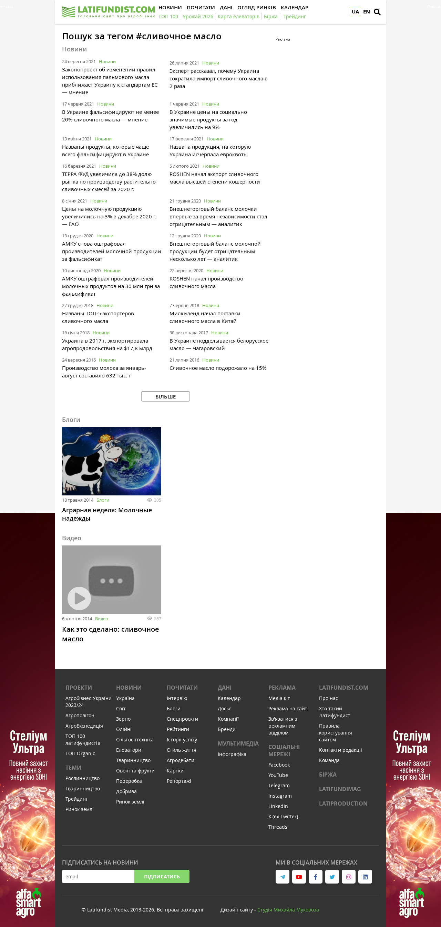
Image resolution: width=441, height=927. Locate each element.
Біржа (328, 774)
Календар (229, 698)
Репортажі (179, 781)
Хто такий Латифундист (334, 712)
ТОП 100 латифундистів (82, 739)
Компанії (228, 719)
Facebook (279, 764)
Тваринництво (82, 788)
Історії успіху (182, 739)
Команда (329, 760)
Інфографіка (232, 754)
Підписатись (162, 876)
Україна (125, 698)
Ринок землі (79, 809)
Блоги (102, 500)
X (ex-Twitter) (283, 816)
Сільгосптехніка (135, 739)
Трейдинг (76, 799)
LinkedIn (278, 806)
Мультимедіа (238, 743)
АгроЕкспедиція (84, 725)
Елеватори (128, 750)
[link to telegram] (282, 877)
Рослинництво (82, 778)
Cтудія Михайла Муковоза (288, 909)
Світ (121, 708)
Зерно (123, 719)
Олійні (124, 729)
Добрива (126, 791)
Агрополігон (79, 715)
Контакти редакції (340, 750)
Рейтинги (178, 729)
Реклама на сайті (288, 708)
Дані (225, 687)
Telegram (279, 785)
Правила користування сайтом (335, 732)
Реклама (282, 687)
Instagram (280, 795)
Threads (277, 827)
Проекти (78, 687)
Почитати (182, 687)
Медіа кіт (279, 698)
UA (355, 11)
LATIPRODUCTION (343, 803)
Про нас (328, 698)
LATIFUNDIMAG (340, 789)
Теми (73, 767)
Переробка (129, 781)
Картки (175, 770)
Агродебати (180, 760)
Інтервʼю (177, 698)
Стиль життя (181, 750)
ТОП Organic (80, 753)
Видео (101, 618)
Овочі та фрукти (135, 770)
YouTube (278, 775)
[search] (377, 12)
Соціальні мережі (284, 750)
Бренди (227, 729)
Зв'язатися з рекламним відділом (282, 726)
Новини (107, 61)
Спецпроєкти (182, 719)
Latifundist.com (343, 687)
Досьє (225, 708)
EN (366, 11)
